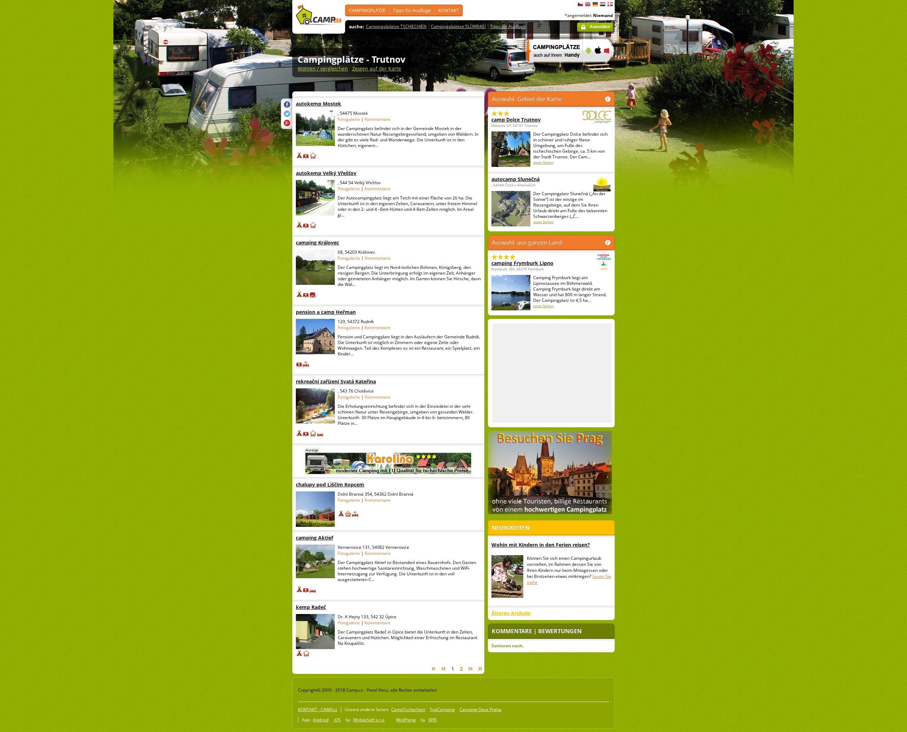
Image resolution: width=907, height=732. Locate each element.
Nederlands (602, 4)
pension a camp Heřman (340, 312)
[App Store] (597, 66)
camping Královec (340, 242)
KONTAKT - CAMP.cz (317, 709)
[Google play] (587, 66)
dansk (610, 4)
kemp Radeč (340, 607)
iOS (337, 720)
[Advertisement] (644, 213)
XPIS (432, 720)
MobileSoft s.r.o (369, 720)
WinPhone (406, 720)
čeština (580, 4)
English (588, 4)
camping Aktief (340, 537)
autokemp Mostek (340, 103)
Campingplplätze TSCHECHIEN (396, 26)
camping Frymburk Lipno (522, 263)
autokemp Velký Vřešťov (340, 173)
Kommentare (377, 119)
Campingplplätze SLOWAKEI (458, 26)
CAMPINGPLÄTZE (367, 10)
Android (320, 720)
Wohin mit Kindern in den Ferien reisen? (540, 544)
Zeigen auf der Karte (376, 68)
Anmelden (600, 26)
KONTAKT (448, 10)
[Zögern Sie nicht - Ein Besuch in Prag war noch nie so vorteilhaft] (550, 512)
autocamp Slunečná (515, 179)
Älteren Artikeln (511, 613)
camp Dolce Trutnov (516, 119)
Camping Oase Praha (480, 709)
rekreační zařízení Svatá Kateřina (340, 381)
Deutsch (595, 4)
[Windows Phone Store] (611, 66)
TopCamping (442, 709)
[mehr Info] (551, 66)
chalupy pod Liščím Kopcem (340, 484)
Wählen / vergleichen (323, 68)
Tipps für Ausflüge (412, 10)
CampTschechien (408, 709)
